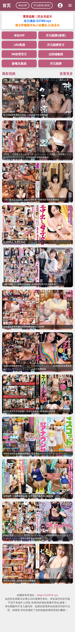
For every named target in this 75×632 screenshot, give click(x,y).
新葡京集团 (19, 63)
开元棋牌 (56, 63)
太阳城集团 (56, 54)
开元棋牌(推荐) (41, 5)
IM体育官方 (19, 54)
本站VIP (22, 5)
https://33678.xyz (47, 595)
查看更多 (66, 73)
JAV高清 (19, 44)
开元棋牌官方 (56, 44)
